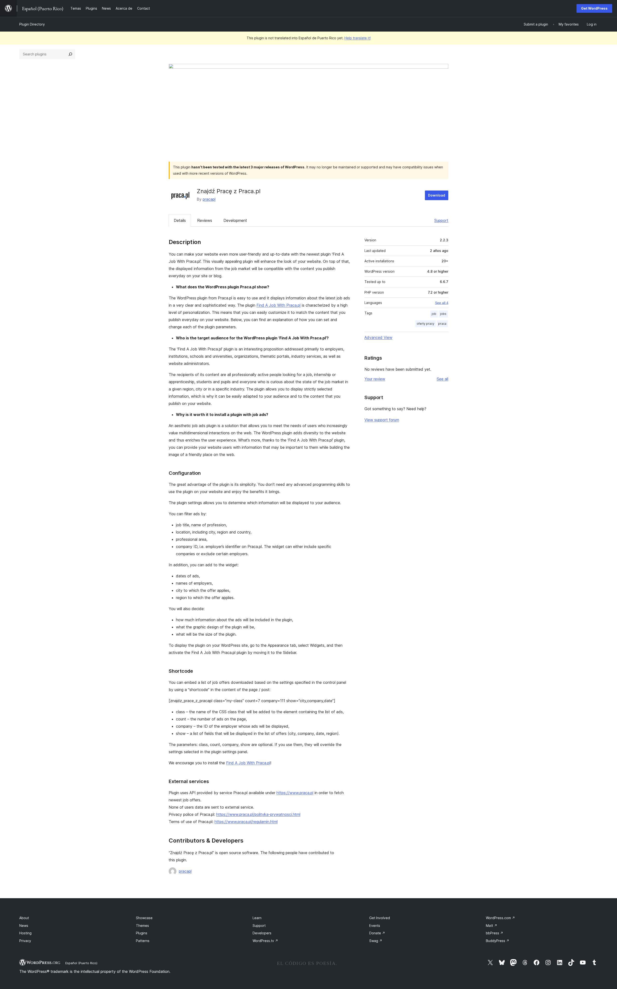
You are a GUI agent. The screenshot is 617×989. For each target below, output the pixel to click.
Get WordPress (594, 8)
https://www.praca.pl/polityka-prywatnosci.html (258, 814)
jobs (443, 314)
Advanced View (378, 337)
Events (374, 925)
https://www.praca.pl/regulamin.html (246, 821)
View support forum (381, 419)
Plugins (141, 933)
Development (235, 220)
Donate (377, 933)
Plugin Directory (32, 24)
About (24, 918)
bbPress (494, 933)
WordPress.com (500, 918)
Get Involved (379, 918)
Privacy (25, 941)
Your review (374, 378)
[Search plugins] (70, 54)
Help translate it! (357, 38)
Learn (257, 918)
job (434, 314)
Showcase (144, 918)
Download (436, 195)
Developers (262, 933)
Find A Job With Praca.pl (278, 305)
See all (442, 378)
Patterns (142, 941)
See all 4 (441, 303)
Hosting (25, 933)
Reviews (204, 220)
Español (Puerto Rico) (81, 963)
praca (442, 323)
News (23, 925)
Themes (142, 925)
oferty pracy (425, 323)
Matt (491, 925)
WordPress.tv (265, 941)
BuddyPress (497, 941)
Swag (375, 941)
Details (180, 220)
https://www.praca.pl (294, 792)
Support (441, 220)
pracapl (209, 199)
